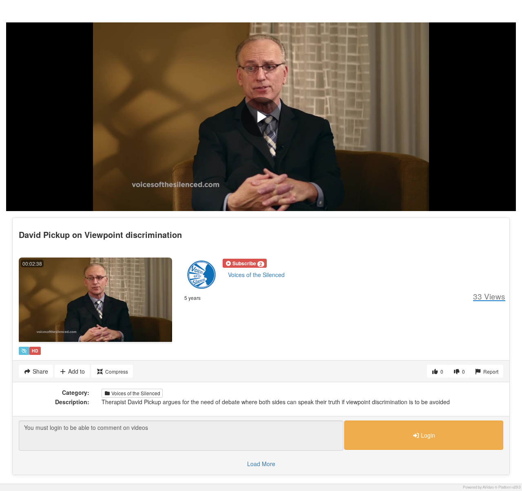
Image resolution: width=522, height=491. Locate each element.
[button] (245, 263)
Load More (261, 464)
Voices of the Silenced (256, 275)
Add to (75, 371)
